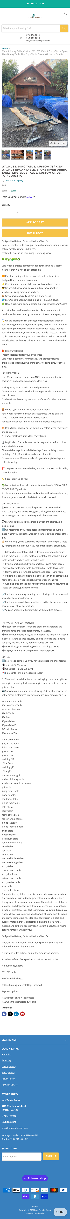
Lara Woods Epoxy (14, 180)
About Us (6, 1054)
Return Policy (8, 1078)
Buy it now (35, 233)
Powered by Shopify (35, 1213)
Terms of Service (10, 1084)
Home (5, 48)
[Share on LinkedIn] (16, 1014)
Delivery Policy (9, 1066)
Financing (6, 1060)
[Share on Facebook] (4, 1014)
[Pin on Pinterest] (22, 1014)
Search (35, 1206)
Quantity (6, 205)
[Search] (64, 28)
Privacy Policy (8, 1072)
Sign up (51, 1156)
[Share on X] (10, 1014)
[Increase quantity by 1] (30, 212)
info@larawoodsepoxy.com (15, 1128)
